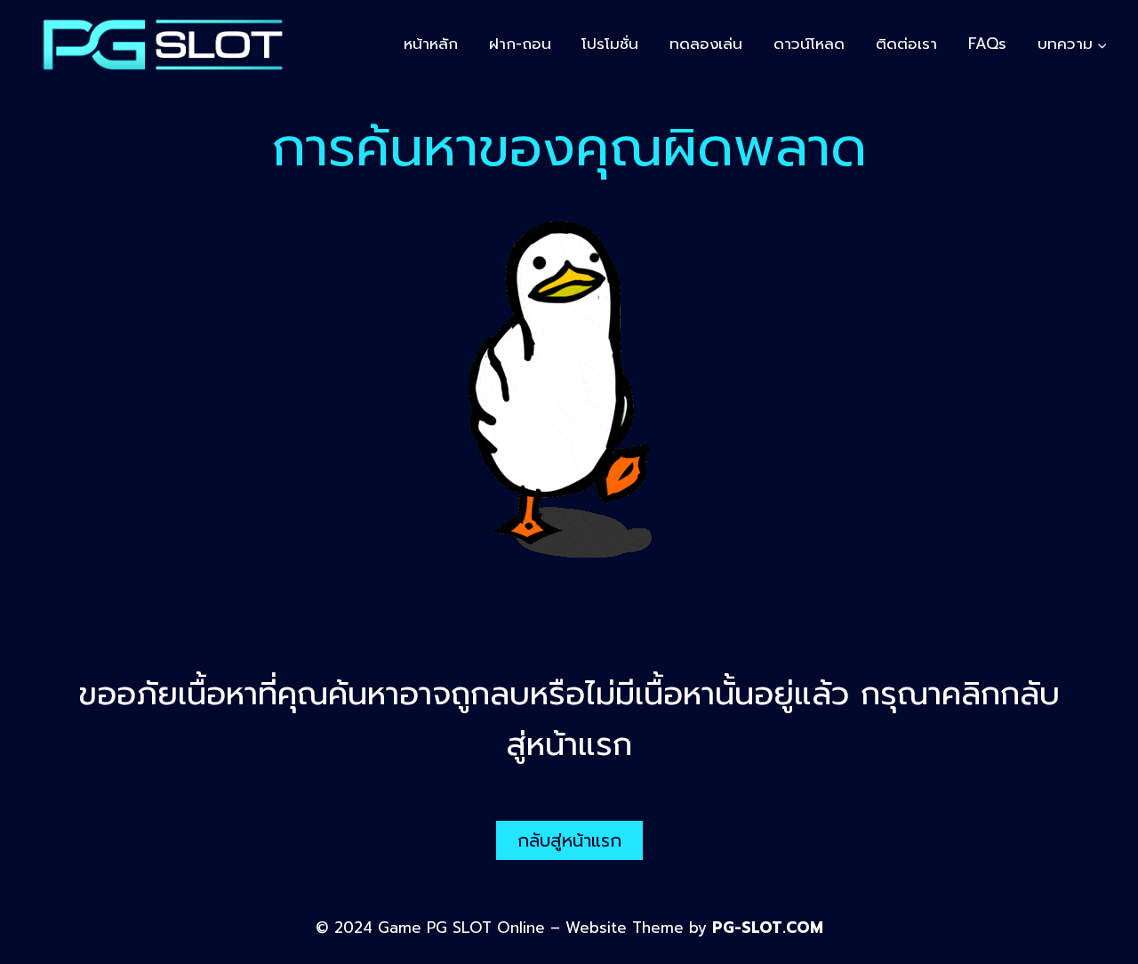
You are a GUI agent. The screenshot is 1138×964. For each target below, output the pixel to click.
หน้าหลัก (431, 43)
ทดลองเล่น (705, 43)
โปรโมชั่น (609, 43)
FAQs (987, 43)
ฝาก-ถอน (520, 43)
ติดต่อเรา (906, 43)
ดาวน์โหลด (809, 43)
